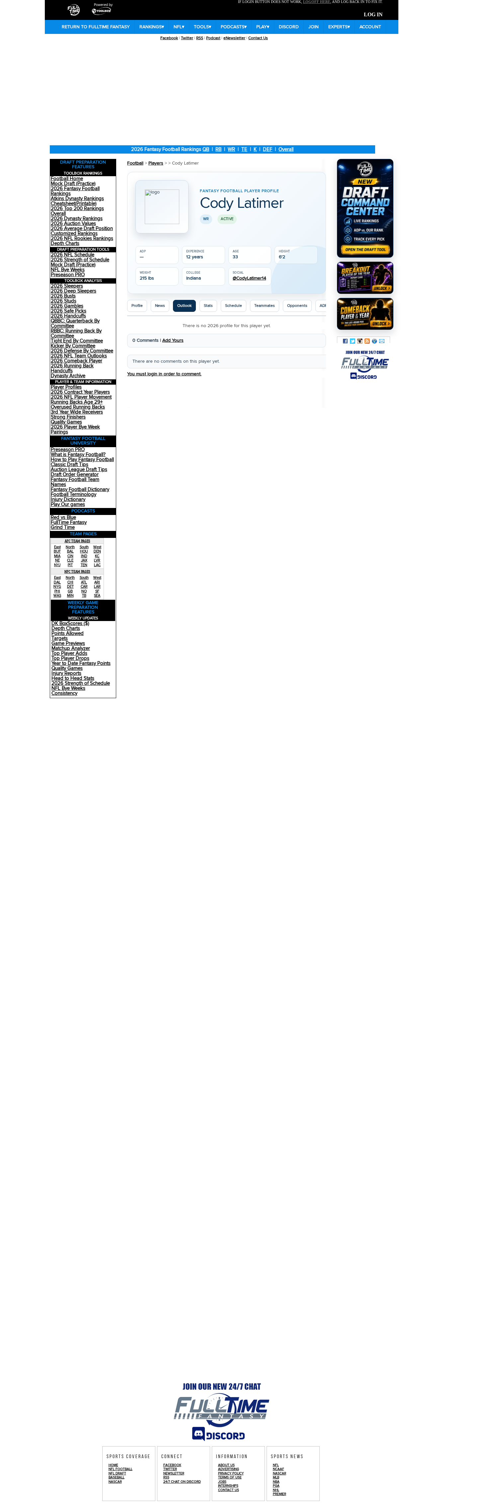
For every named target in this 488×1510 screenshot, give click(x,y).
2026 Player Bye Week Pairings (75, 429)
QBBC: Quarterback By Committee (75, 323)
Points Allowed (67, 633)
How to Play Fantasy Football (82, 459)
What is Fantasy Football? (78, 454)
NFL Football (120, 1469)
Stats (208, 305)
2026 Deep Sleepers (73, 291)
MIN (70, 595)
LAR (97, 586)
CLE (70, 560)
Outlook (184, 305)
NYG (57, 586)
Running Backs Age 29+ (77, 402)
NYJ (57, 565)
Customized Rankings (74, 233)
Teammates (264, 305)
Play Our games (68, 504)
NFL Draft (117, 1473)
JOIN (313, 27)
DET (70, 586)
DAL (57, 582)
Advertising (228, 1469)
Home (113, 1465)
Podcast (213, 38)
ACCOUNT (370, 27)
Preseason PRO (68, 275)
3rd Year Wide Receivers (77, 412)
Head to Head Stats (72, 678)
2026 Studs (63, 301)
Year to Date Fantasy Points (81, 663)
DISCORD (289, 27)
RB (218, 149)
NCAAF (278, 1469)
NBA (276, 1482)
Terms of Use (230, 1477)
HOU (84, 551)
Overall (286, 149)
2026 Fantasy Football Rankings (75, 191)
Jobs (222, 1482)
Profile (137, 305)
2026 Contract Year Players (80, 392)
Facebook (169, 38)
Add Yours (173, 340)
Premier (279, 1494)
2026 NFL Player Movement (81, 397)
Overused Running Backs (78, 407)
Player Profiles (66, 387)
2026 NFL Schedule (72, 255)
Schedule (233, 305)
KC (97, 556)
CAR (84, 586)
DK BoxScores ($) (70, 623)
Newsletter (173, 1473)
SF (97, 591)
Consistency (64, 693)
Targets (59, 638)
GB (70, 591)
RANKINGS (151, 27)
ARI (97, 582)
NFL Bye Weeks (68, 270)
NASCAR (115, 1482)
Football (135, 163)
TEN (84, 565)
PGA (276, 1486)
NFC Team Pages (77, 571)
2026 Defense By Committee (82, 351)
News (160, 305)
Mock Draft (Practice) (73, 184)
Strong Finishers (68, 417)
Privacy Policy (231, 1473)
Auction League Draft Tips (79, 469)
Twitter (187, 38)
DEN (97, 551)
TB (84, 595)
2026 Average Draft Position (82, 228)
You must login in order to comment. (164, 374)
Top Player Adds (69, 653)
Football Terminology (73, 494)
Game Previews (68, 643)
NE (57, 560)
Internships (228, 1486)
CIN (70, 556)
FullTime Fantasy (69, 522)
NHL (276, 1490)
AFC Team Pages (77, 541)
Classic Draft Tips (69, 464)
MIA (57, 556)
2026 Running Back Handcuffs (72, 368)
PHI (57, 591)
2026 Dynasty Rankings (77, 218)
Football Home (67, 179)
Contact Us (258, 38)
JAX (84, 560)
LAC (97, 565)
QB (206, 149)
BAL (70, 551)
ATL (84, 582)
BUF (57, 551)
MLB (276, 1477)
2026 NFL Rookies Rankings (82, 238)
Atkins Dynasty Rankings (77, 198)
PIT (70, 565)
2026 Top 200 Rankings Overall (77, 211)
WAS (57, 595)
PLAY (262, 27)
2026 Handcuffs (68, 316)
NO (84, 591)
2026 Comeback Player (76, 361)
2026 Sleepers (67, 286)
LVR (97, 560)
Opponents (297, 305)
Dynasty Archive (68, 376)
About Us (226, 1465)
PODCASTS (234, 27)
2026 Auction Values (73, 223)
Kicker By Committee (73, 346)
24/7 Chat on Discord (182, 1482)
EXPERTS (339, 27)
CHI (70, 582)
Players (155, 163)
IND (84, 556)
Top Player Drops (70, 658)
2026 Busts (63, 296)
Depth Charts (65, 243)
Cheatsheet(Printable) (74, 203)
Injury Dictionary (68, 499)
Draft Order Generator (75, 474)
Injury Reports (66, 673)
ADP (323, 305)
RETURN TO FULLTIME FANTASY (96, 27)
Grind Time (63, 527)
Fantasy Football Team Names (75, 482)
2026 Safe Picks (68, 311)
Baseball (116, 1477)
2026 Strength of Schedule (80, 260)
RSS (199, 38)
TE (244, 149)
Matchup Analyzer (70, 648)
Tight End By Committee (77, 341)
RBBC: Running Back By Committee (76, 333)
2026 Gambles (67, 306)
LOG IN (373, 14)
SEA (97, 595)
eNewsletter (234, 38)
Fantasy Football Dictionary (80, 489)
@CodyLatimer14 (249, 278)
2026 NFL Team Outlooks (79, 356)
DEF (267, 149)
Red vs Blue (63, 517)
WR (231, 149)
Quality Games (66, 422)
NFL (179, 27)
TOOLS (202, 27)
